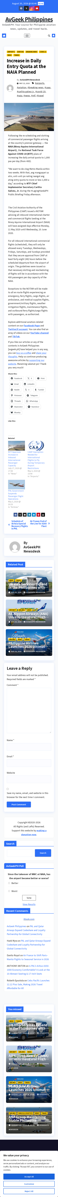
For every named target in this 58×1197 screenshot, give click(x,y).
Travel (16, 55)
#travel (40, 95)
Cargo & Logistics (25, 1113)
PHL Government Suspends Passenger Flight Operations (16, 494)
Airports (11, 52)
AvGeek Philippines (29, 19)
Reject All (29, 1191)
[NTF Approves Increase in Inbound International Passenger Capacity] (16, 445)
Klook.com (29, 919)
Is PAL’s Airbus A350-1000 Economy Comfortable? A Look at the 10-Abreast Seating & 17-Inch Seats (28, 969)
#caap (47, 87)
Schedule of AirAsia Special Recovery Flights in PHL (19, 525)
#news (26, 95)
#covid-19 (40, 91)
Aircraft (12, 610)
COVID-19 (43, 52)
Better (14, 883)
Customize (29, 1184)
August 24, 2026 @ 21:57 (23, 1063)
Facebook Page (32, 325)
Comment (12, 685)
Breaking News (31, 52)
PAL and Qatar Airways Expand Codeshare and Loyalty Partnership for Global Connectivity (26, 930)
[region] (29, 1174)
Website (11, 772)
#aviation (21, 87)
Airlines (22, 610)
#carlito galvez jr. (25, 91)
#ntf (33, 95)
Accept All (29, 1176)
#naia (19, 95)
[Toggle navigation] (27, 35)
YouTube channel (39, 332)
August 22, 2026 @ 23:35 (23, 1125)
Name (10, 740)
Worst (14, 891)
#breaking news (35, 87)
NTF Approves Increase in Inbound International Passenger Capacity (14, 459)
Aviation (20, 52)
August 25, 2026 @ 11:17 (23, 1033)
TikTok (16, 336)
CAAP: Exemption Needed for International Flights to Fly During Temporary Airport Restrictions (36, 460)
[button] (49, 35)
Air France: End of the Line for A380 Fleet (38, 523)
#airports (39, 83)
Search (10, 843)
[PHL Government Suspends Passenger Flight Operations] (16, 484)
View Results (29, 904)
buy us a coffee (23, 352)
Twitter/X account (18, 329)
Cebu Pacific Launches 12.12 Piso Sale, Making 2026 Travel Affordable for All (28, 984)
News (9, 55)
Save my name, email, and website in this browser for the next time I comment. (27, 795)
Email (10, 756)
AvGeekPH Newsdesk (30, 79)
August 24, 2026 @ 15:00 (23, 1094)
